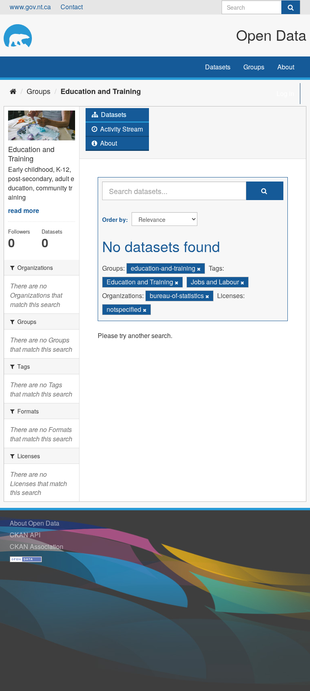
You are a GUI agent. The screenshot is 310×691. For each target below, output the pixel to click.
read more (23, 210)
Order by (114, 219)
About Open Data (34, 523)
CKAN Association (36, 546)
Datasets (217, 66)
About (285, 66)
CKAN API (25, 534)
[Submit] (290, 7)
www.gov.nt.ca (30, 6)
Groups (253, 66)
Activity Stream (120, 129)
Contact (72, 6)
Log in (285, 93)
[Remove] (199, 268)
